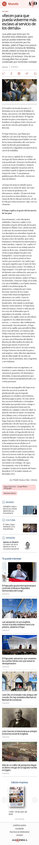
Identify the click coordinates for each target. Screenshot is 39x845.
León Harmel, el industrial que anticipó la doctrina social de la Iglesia (19, 732)
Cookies (19, 835)
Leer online (19, 819)
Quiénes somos (19, 825)
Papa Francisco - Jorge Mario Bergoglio (16, 487)
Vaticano (5, 11)
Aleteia (5, 67)
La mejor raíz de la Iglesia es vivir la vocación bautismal (11, 546)
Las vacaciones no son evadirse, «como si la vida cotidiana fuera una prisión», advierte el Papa (18, 624)
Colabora (19, 828)
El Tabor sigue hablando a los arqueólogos (9, 526)
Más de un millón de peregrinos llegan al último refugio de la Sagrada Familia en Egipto (19, 767)
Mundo (13, 4)
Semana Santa (10, 493)
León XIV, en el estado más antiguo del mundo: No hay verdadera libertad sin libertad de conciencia (19, 697)
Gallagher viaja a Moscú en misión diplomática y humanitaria (10, 509)
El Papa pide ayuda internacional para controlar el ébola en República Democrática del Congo (19, 588)
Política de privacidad (19, 832)
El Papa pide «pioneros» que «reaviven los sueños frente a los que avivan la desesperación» (19, 661)
